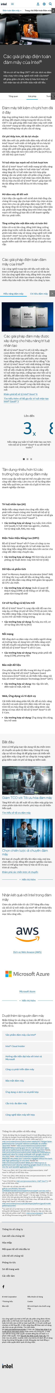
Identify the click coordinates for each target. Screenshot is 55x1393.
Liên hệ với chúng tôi (12, 1255)
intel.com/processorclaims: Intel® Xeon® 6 (32, 1181)
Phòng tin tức (9, 1262)
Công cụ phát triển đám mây (20, 1069)
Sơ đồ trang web (10, 1269)
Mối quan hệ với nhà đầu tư (16, 1249)
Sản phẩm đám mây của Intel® (21, 1035)
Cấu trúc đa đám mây (16, 1103)
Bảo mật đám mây (15, 1080)
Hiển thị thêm (29, 879)
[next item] (53, 10)
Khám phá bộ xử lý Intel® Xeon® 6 (21, 394)
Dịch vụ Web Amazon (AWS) (27, 952)
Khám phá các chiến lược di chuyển (20, 872)
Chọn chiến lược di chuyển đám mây (25, 852)
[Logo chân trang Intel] (7, 1365)
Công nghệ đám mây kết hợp (20, 1114)
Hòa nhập (7, 1242)
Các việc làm (8, 1275)
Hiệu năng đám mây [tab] (13, 293)
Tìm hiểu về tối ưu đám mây (16, 812)
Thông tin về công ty (12, 1229)
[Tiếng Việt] (44, 4)
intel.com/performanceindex (15, 1329)
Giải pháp (32, 96)
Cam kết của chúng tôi (13, 1236)
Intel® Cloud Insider (15, 1046)
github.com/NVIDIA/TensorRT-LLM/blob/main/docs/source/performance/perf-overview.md (25, 1189)
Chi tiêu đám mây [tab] (39, 293)
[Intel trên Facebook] (3, 1287)
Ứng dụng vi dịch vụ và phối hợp (22, 1092)
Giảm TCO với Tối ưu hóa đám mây (27, 797)
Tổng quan (13, 96)
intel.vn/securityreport (34, 1213)
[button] (27, 808)
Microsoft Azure (27, 991)
